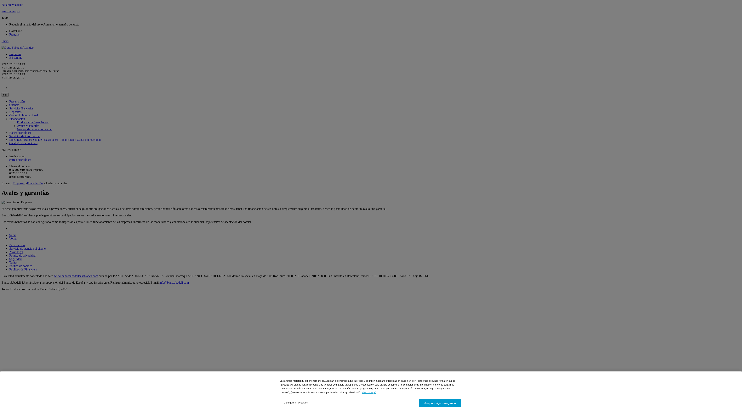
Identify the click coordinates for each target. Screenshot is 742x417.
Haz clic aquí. (369, 392)
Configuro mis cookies (296, 402)
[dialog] (371, 394)
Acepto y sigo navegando (440, 403)
